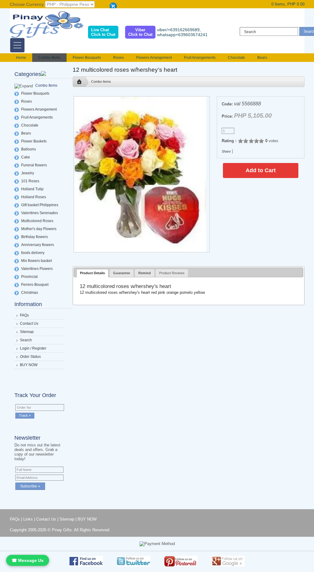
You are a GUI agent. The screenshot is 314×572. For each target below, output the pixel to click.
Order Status (30, 356)
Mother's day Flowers (38, 229)
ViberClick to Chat (140, 32)
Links (28, 519)
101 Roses (30, 181)
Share (226, 151)
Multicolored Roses (37, 221)
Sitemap (27, 332)
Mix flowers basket (36, 261)
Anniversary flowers (37, 245)
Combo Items (49, 57)
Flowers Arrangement (154, 57)
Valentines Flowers (37, 269)
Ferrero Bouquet (34, 284)
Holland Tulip (32, 189)
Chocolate (236, 57)
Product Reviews (172, 273)
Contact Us (29, 323)
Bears (262, 57)
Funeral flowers (34, 165)
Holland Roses (33, 197)
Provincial (29, 277)
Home (21, 57)
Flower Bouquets (87, 57)
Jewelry (27, 173)
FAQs (24, 315)
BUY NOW (28, 365)
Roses (118, 57)
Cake (25, 157)
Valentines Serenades (39, 213)
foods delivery (32, 253)
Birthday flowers (34, 237)
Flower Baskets (34, 141)
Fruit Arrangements (200, 57)
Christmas (29, 292)
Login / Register (33, 348)
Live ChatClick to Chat (103, 32)
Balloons (28, 149)
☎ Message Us (28, 560)
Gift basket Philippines (39, 205)
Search (26, 340)
